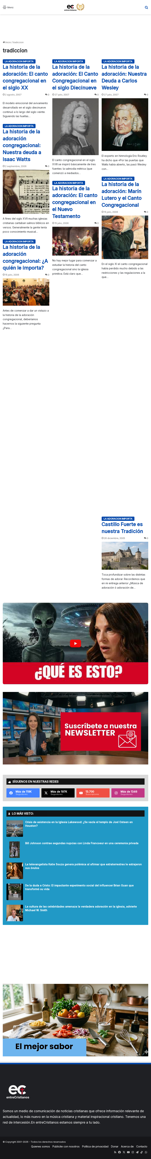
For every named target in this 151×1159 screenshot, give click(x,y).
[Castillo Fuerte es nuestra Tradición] (125, 556)
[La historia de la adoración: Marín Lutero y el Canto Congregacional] (125, 237)
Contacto (141, 1146)
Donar (114, 1146)
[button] (75, 643)
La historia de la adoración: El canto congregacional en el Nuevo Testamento (74, 202)
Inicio (8, 42)
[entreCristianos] (17, 1106)
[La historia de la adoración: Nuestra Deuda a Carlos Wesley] (125, 124)
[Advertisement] (75, 27)
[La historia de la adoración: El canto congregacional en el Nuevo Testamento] (75, 241)
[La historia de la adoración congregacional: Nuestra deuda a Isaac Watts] (26, 192)
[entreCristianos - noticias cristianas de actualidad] (75, 7)
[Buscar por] (146, 8)
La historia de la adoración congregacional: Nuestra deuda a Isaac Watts (22, 145)
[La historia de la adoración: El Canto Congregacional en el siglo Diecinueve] (75, 126)
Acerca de (127, 1146)
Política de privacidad (95, 1146)
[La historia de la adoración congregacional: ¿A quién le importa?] (26, 292)
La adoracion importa (19, 61)
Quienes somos (40, 1146)
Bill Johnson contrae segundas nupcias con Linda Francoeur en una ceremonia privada (81, 843)
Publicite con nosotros (66, 1146)
